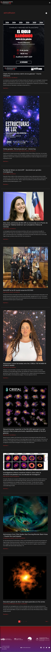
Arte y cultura (6, 150)
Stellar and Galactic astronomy (13, 603)
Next (47, 621)
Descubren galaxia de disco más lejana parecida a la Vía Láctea (24, 602)
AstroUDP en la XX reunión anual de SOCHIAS (18, 290)
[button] (50, 3)
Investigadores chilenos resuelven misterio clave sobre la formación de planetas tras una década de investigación (22, 473)
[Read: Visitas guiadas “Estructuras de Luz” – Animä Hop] (21, 121)
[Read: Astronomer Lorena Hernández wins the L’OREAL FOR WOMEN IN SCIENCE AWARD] (24, 335)
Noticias (9, 77)
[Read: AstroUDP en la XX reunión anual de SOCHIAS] (25, 267)
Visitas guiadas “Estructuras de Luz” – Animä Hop (19, 149)
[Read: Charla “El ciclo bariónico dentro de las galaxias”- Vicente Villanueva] (23, 45)
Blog (20, 150)
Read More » (5, 88)
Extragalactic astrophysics (8, 538)
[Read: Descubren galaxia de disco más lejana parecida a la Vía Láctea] (24, 577)
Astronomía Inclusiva (14, 150)
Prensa (11, 476)
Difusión (5, 77)
